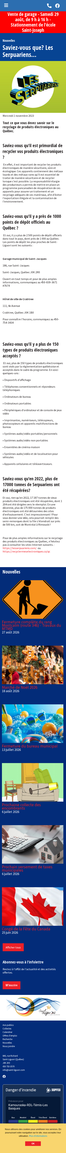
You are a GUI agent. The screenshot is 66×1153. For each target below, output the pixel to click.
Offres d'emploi (10, 1035)
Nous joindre (9, 1046)
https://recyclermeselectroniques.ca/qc (26, 551)
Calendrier (7, 1032)
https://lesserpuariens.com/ (20, 548)
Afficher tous (13, 947)
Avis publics (8, 1025)
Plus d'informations (38, 1136)
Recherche (7, 1039)
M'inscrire (11, 985)
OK (33, 1143)
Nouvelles (7, 1042)
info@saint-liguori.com (14, 1069)
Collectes (7, 1028)
